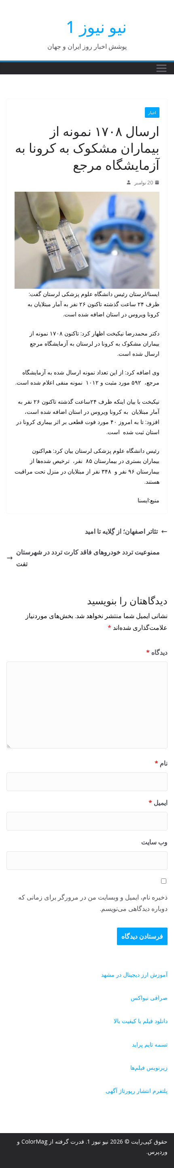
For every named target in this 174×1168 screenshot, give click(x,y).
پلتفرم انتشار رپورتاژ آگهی (137, 1090)
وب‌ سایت (154, 841)
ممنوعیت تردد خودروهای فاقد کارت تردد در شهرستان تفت (88, 557)
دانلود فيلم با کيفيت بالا (141, 1021)
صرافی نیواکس (149, 997)
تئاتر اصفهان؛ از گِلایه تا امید (121, 531)
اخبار (152, 112)
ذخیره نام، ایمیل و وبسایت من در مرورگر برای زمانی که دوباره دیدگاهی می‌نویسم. (93, 903)
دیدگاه (157, 652)
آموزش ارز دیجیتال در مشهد (134, 974)
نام (161, 763)
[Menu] (161, 68)
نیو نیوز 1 (96, 26)
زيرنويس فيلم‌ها (149, 1067)
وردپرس (158, 1151)
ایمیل (158, 802)
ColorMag (34, 1141)
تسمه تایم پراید (150, 1044)
